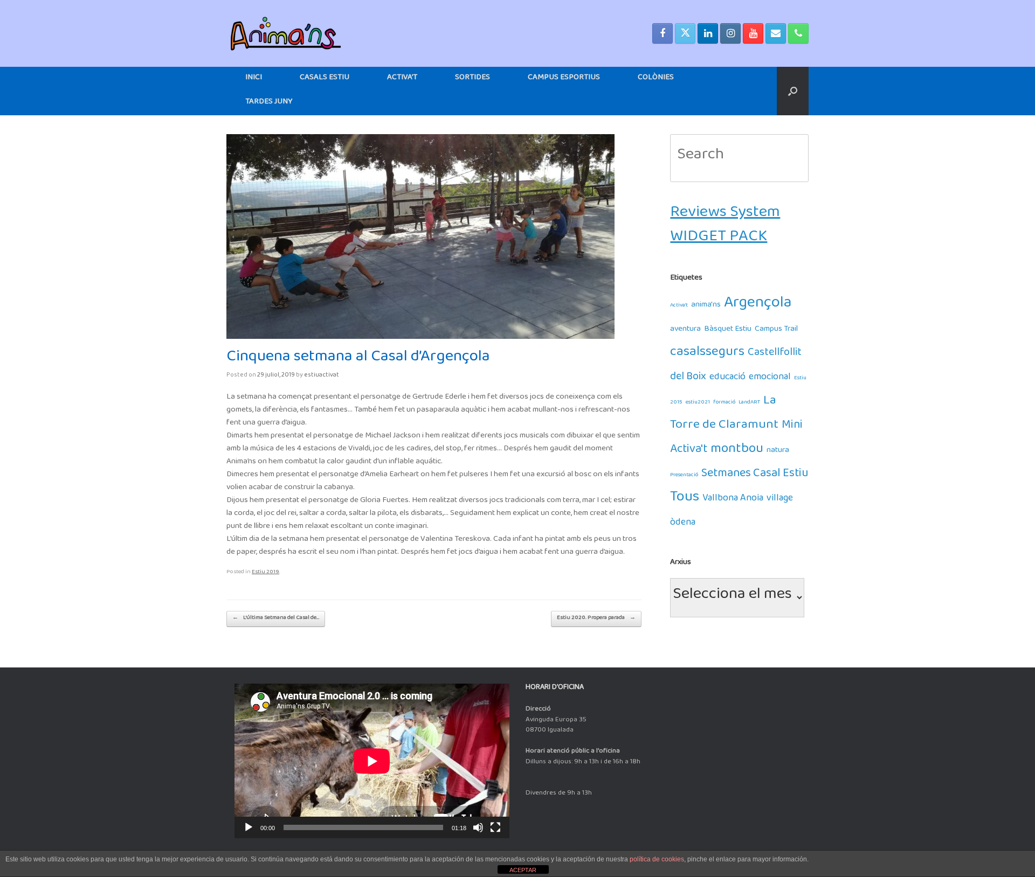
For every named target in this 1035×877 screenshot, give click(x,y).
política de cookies (657, 859)
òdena (682, 524)
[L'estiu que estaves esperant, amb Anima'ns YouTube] (753, 33)
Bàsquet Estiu (727, 330)
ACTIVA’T (402, 78)
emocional (770, 379)
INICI (253, 78)
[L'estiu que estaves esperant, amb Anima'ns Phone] (798, 33)
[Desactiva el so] (478, 827)
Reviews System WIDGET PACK (725, 228)
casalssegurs (707, 354)
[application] (371, 761)
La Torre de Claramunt (724, 415)
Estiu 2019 (265, 573)
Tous (684, 500)
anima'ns (706, 306)
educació (727, 379)
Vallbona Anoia (732, 500)
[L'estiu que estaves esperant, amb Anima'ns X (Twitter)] (685, 33)
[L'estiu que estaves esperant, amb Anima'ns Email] (775, 33)
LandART (749, 403)
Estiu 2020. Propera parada (596, 618)
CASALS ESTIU (324, 78)
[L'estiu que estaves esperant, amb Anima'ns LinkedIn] (708, 33)
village (780, 500)
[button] (793, 91)
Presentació (684, 476)
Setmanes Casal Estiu (754, 476)
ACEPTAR (522, 870)
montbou (736, 451)
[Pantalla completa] (495, 827)
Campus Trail (776, 330)
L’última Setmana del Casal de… (275, 618)
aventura (685, 330)
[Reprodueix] (248, 827)
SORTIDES (472, 78)
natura (778, 451)
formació (724, 403)
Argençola (758, 306)
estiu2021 (698, 403)
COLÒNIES (656, 78)
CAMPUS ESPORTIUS (564, 78)
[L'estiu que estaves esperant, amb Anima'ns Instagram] (730, 33)
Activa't (679, 306)
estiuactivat (321, 376)
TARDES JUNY (269, 103)
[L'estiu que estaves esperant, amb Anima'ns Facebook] (662, 33)
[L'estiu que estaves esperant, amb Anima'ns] (285, 33)
